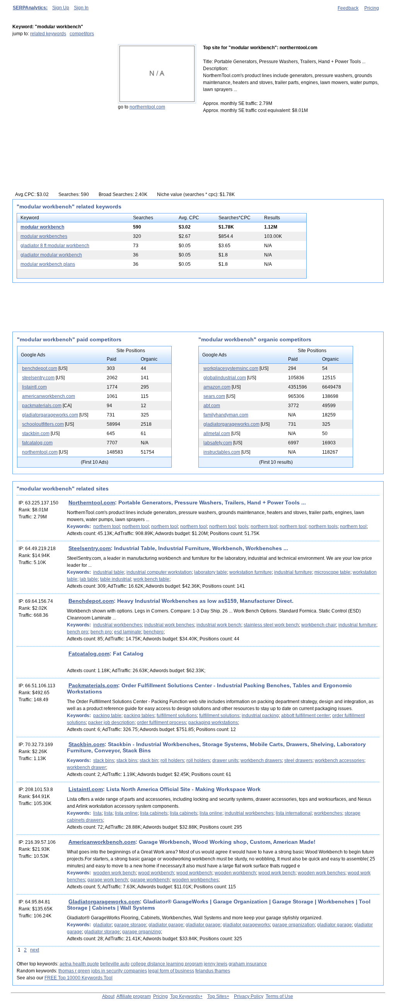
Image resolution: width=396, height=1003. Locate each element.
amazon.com (216, 387)
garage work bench (107, 880)
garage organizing (141, 931)
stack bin (149, 760)
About (108, 996)
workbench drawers (261, 760)
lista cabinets (153, 813)
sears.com (214, 396)
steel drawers (298, 760)
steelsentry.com (38, 377)
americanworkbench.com (48, 396)
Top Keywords (185, 996)
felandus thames (212, 971)
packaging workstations (213, 722)
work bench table (151, 579)
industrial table (108, 572)
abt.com (211, 405)
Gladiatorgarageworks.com (104, 901)
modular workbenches (43, 236)
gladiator (102, 924)
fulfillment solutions (177, 715)
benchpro (153, 632)
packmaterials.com (41, 405)
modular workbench (42, 227)
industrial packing (260, 715)
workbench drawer (86, 767)
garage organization (293, 924)
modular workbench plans (47, 264)
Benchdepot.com (91, 601)
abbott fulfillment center (305, 715)
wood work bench (276, 873)
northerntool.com (147, 107)
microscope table (332, 572)
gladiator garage (165, 924)
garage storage (130, 924)
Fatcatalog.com (88, 653)
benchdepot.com (39, 368)
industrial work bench (218, 625)
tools (243, 526)
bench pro (77, 632)
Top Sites (217, 996)
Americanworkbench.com (101, 842)
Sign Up (60, 7)
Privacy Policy (248, 996)
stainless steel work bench (271, 625)
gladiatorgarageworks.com (50, 415)
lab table (89, 579)
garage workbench (150, 880)
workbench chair (318, 625)
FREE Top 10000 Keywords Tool (78, 978)
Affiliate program (133, 996)
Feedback (348, 8)
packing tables (139, 715)
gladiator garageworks (246, 924)
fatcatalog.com (37, 443)
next (34, 950)
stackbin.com (36, 433)
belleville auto (115, 964)
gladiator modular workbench (51, 255)
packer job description (111, 722)
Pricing (371, 8)
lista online (126, 813)
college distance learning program (167, 964)
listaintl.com (34, 387)
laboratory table (210, 572)
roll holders (172, 760)
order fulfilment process (161, 722)
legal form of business (171, 971)
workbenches (328, 813)
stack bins (103, 760)
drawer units (225, 760)
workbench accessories (339, 760)
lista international (294, 813)
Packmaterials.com (93, 685)
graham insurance (248, 964)
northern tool (106, 526)
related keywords (48, 33)
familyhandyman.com (225, 415)
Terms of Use (279, 996)
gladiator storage (102, 931)
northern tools (323, 526)
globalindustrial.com (224, 377)
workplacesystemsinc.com (230, 368)
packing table (107, 715)
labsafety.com (217, 443)
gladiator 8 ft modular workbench (54, 245)
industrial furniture (293, 572)
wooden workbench (235, 873)
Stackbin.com (86, 744)
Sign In (81, 7)
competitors (82, 33)
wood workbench (156, 873)
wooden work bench (114, 873)
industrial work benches (169, 625)
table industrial (115, 579)
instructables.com (221, 452)
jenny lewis (215, 964)
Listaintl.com (85, 789)
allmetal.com (216, 433)
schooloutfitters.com (43, 424)
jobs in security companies (119, 971)
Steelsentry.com (89, 548)
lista (97, 813)
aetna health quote (79, 964)
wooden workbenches (195, 880)
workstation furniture (250, 572)
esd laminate (127, 632)
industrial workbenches (117, 625)
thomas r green (74, 971)
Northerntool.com (91, 502)
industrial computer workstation (159, 572)
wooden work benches (321, 873)
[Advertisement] (60, 92)
